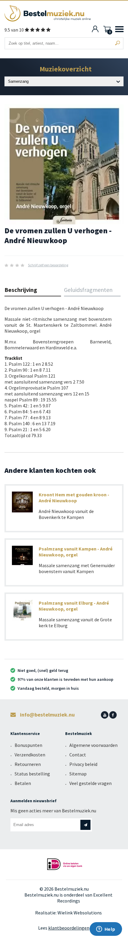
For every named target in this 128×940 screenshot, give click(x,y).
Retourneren (28, 764)
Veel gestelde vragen (90, 783)
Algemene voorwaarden (93, 745)
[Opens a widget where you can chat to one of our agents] (105, 929)
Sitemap (78, 774)
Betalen (23, 783)
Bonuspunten (28, 745)
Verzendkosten (30, 755)
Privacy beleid (83, 764)
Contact (77, 755)
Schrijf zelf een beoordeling (48, 265)
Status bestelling (32, 774)
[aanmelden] (85, 825)
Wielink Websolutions (79, 913)
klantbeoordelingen (68, 928)
